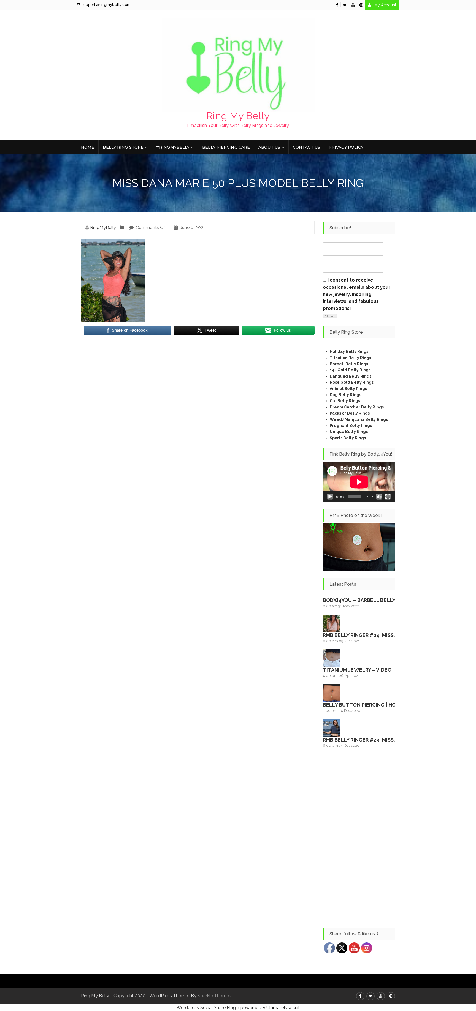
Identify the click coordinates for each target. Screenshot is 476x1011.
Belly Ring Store (123, 147)
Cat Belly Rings (345, 401)
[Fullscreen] (388, 497)
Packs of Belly (344, 413)
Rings (364, 413)
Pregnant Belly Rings (351, 425)
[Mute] (379, 497)
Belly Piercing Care (226, 147)
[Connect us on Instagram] (361, 5)
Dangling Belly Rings (351, 376)
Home (87, 147)
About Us (269, 147)
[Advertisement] (359, 838)
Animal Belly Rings (348, 388)
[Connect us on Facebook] (337, 5)
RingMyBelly (103, 227)
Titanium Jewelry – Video (357, 670)
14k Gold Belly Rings (350, 370)
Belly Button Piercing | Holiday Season (377, 705)
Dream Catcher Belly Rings (357, 407)
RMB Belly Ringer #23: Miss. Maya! (367, 740)
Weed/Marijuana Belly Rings (359, 419)
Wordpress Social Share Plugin (208, 1007)
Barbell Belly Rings (349, 364)
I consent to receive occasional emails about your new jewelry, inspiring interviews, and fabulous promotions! (357, 294)
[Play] (330, 497)
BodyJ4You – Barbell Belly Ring (366, 600)
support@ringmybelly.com (106, 4)
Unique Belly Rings (349, 431)
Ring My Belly (237, 115)
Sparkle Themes (214, 995)
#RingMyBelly (173, 147)
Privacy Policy (346, 147)
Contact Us (306, 147)
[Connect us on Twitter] (345, 5)
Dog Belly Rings (345, 395)
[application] (359, 482)
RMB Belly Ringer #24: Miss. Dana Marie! (375, 635)
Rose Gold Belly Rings (352, 382)
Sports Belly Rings (348, 438)
